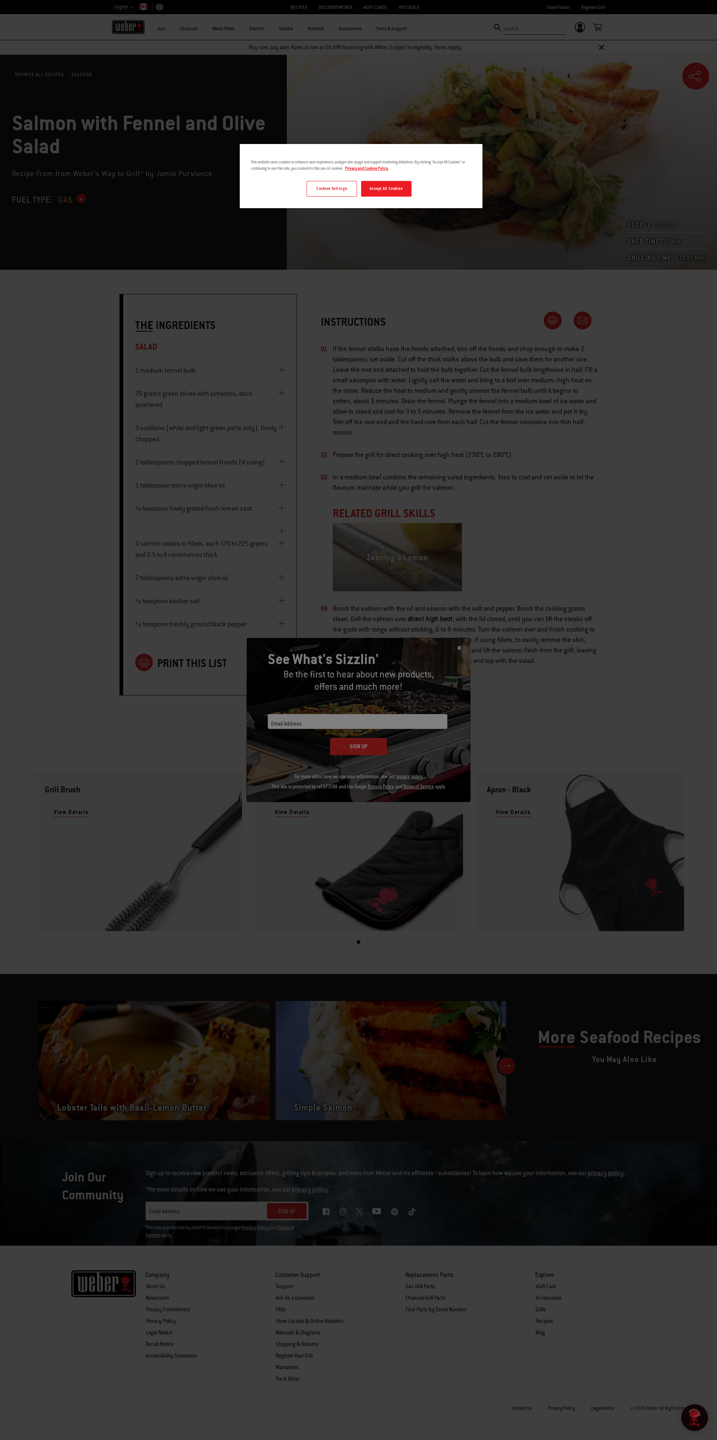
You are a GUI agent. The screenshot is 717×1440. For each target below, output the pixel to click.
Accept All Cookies (386, 188)
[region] (361, 176)
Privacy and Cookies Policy (366, 168)
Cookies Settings (331, 188)
